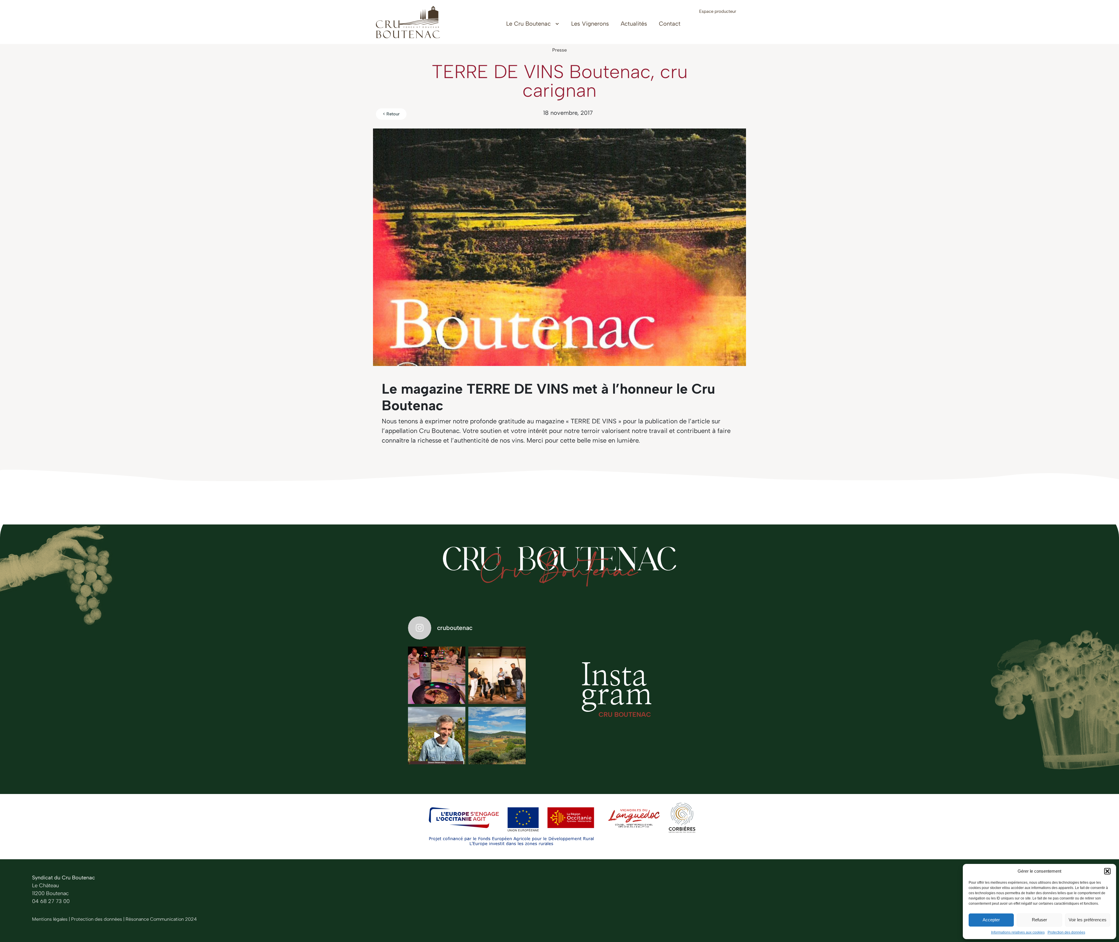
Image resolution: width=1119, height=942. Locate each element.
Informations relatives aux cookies (1018, 932)
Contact (669, 23)
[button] (1107, 871)
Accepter (991, 919)
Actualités (634, 23)
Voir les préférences (1087, 919)
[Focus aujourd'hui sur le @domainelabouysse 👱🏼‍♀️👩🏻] (497, 675)
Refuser (1039, 919)
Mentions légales (50, 919)
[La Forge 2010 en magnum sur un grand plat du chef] (436, 675)
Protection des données (1066, 932)
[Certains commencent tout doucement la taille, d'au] (497, 735)
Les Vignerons (590, 23)
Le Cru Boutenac (528, 23)
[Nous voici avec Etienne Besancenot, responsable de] (436, 735)
